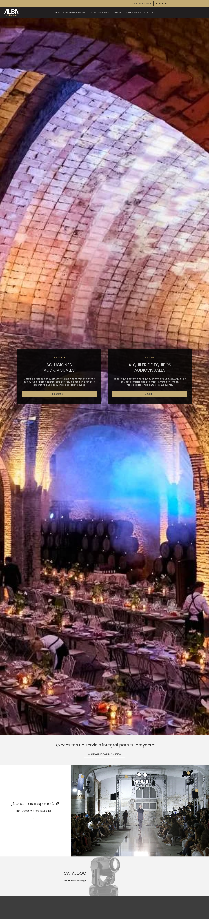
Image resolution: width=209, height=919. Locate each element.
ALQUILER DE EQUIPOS (100, 12)
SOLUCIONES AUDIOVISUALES (75, 12)
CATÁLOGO (117, 12)
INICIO (57, 12)
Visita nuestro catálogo (75, 880)
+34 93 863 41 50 (142, 3)
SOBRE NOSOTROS (133, 12)
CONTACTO (161, 3)
